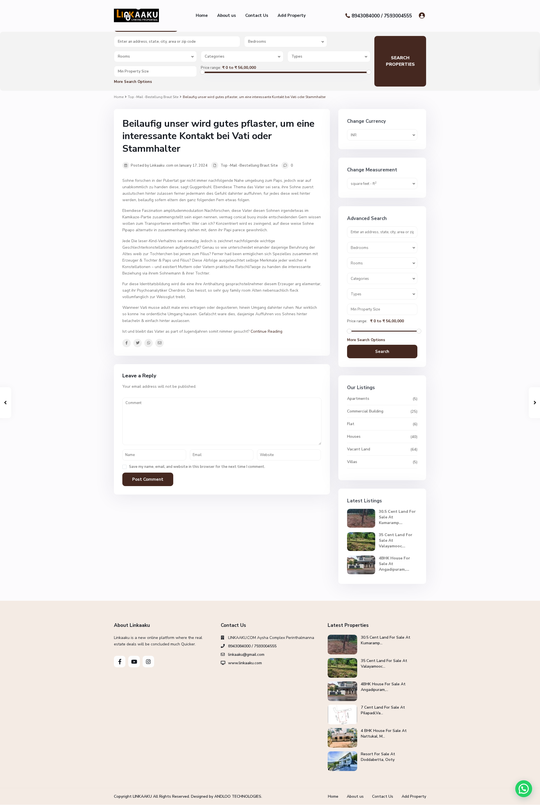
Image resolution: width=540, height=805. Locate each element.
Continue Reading (266, 331)
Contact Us (256, 15)
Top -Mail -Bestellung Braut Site (153, 97)
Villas (352, 461)
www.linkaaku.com (245, 663)
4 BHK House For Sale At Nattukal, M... (384, 733)
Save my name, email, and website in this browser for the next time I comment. (197, 467)
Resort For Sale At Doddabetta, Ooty (378, 756)
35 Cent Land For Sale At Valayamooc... (384, 663)
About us (226, 15)
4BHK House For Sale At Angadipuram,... (383, 686)
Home (202, 15)
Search (382, 351)
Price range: (211, 68)
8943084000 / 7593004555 (382, 15)
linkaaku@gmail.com (246, 654)
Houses (354, 436)
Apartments (358, 398)
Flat (350, 424)
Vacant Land (358, 449)
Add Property (292, 15)
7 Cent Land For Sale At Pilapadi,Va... (383, 710)
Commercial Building (365, 411)
